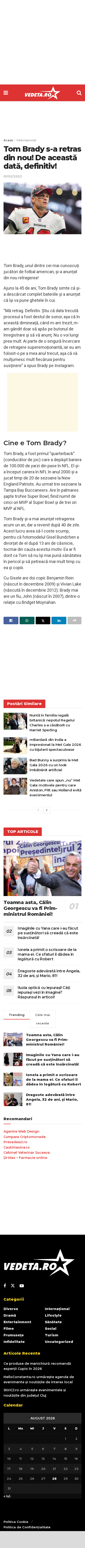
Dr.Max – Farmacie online (25, 1158)
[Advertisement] (42, 42)
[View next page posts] (46, 810)
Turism (51, 1335)
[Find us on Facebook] (5, 1286)
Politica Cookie (16, 1522)
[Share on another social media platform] (74, 620)
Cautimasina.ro (17, 1147)
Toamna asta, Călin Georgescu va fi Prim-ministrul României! (30, 908)
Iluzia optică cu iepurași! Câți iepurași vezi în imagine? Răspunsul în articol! (44, 992)
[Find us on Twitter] (13, 1286)
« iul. (7, 1496)
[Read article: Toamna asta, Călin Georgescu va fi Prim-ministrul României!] (42, 868)
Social (50, 1328)
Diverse (11, 1309)
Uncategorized (59, 1342)
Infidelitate (14, 1342)
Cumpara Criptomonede (25, 1137)
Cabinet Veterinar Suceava (27, 1152)
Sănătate (53, 1322)
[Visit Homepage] (42, 93)
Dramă (10, 1315)
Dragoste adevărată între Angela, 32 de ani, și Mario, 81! (49, 973)
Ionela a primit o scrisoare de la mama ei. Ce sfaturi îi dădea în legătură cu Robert (47, 954)
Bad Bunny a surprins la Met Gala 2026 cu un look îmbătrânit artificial (54, 765)
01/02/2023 (13, 176)
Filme (9, 1328)
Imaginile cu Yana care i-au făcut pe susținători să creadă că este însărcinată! (48, 933)
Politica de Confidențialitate (27, 1527)
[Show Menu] (6, 92)
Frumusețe (14, 1335)
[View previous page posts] (38, 810)
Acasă (8, 140)
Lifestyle (53, 1315)
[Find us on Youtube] (22, 1286)
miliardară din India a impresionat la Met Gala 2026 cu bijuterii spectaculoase (55, 744)
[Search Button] (79, 92)
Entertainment (17, 1322)
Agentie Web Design (21, 1131)
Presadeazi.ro (15, 1142)
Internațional (26, 140)
